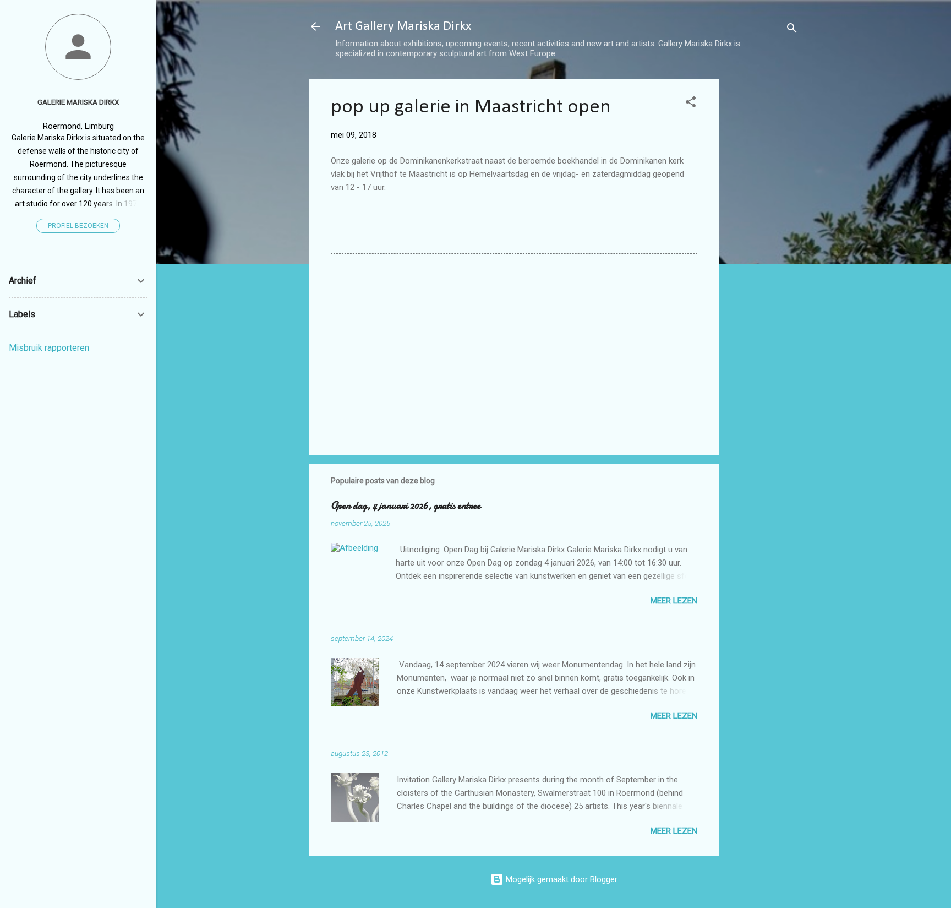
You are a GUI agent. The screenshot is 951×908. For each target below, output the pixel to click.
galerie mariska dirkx (78, 101)
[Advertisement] (763, 244)
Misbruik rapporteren (49, 347)
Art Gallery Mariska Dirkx (403, 26)
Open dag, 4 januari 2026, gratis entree (405, 506)
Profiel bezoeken (78, 226)
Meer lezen (674, 601)
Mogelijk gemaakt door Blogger (560, 879)
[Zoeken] (792, 30)
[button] (690, 103)
